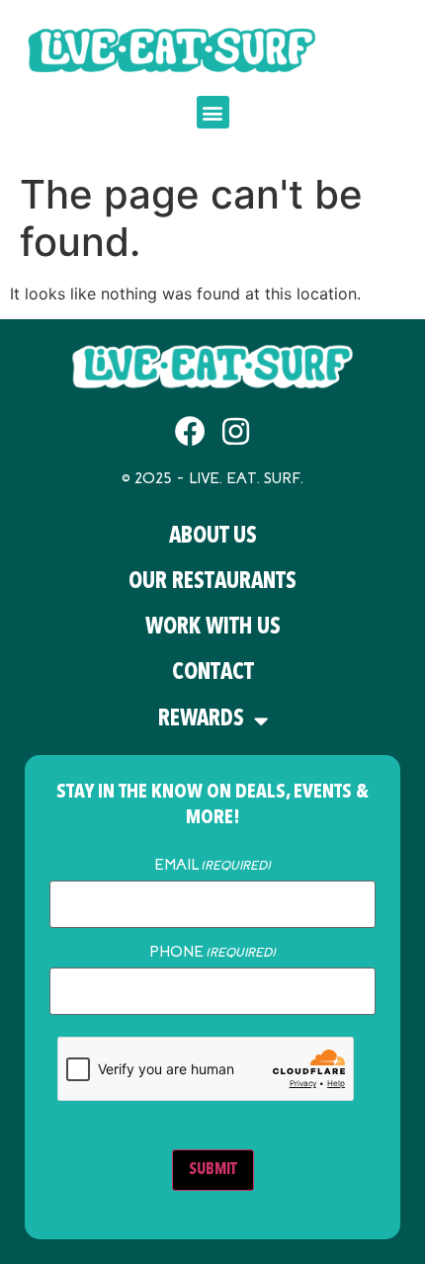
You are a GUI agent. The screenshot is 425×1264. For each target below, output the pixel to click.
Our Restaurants (212, 582)
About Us (213, 537)
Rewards (201, 720)
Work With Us (213, 628)
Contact (213, 673)
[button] (213, 112)
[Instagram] (235, 431)
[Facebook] (190, 431)
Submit (213, 1170)
